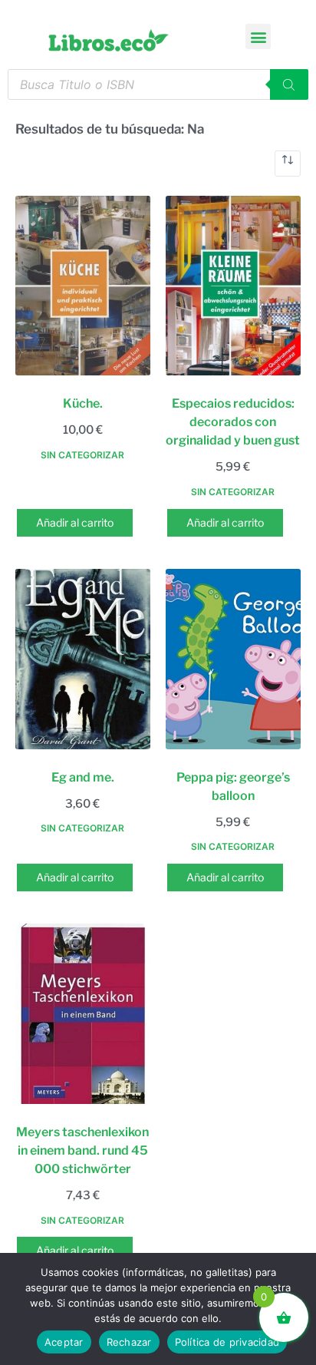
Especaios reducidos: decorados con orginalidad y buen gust (233, 422)
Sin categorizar (82, 455)
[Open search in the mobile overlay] (158, 84)
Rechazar (129, 1342)
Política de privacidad (227, 1342)
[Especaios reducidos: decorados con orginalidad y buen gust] (233, 285)
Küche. (83, 403)
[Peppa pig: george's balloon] (233, 659)
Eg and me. (82, 777)
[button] (258, 36)
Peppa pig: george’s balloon (233, 786)
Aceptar (64, 1342)
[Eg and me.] (82, 659)
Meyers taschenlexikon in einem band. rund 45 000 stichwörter (82, 1150)
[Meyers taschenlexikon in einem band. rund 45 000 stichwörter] (82, 1013)
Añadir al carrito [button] (75, 522)
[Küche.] (82, 285)
